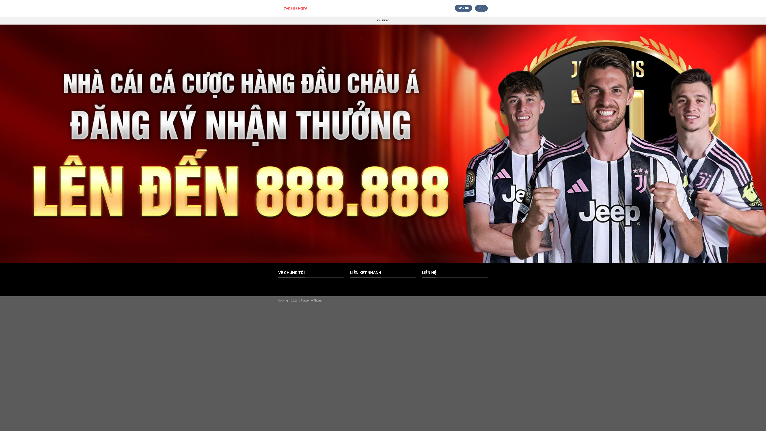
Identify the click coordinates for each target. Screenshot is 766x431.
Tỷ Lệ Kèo (383, 20)
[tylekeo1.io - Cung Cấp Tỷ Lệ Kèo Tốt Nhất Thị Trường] (295, 8)
